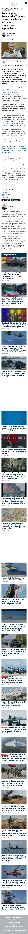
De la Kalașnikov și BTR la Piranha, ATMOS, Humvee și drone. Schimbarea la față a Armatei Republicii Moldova (13, 275)
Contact (14, 924)
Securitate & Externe (15, 8)
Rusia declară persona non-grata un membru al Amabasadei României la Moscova (13, 451)
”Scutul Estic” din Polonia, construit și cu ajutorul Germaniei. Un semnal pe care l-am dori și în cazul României (13, 652)
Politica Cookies (14, 920)
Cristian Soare (11, 33)
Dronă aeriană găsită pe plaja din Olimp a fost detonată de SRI (12, 579)
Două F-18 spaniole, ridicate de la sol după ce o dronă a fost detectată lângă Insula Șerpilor (13, 428)
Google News (7, 194)
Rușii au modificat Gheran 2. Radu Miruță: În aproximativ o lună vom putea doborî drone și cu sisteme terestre (13, 730)
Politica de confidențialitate (14, 917)
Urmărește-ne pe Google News (15, 65)
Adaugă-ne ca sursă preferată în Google (15, 62)
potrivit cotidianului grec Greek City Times (13, 125)
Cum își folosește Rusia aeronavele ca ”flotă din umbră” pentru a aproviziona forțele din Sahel (13, 704)
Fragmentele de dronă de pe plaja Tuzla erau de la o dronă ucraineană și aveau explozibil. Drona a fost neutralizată (13, 857)
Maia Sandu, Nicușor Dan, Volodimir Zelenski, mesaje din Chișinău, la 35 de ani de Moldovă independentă (13, 325)
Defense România (5, 8)
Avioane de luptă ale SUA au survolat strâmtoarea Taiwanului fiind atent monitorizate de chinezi (13, 907)
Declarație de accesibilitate (14, 926)
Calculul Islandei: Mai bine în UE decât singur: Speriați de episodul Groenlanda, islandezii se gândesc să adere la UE (13, 525)
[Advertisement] (14, 395)
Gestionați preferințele (14, 922)
